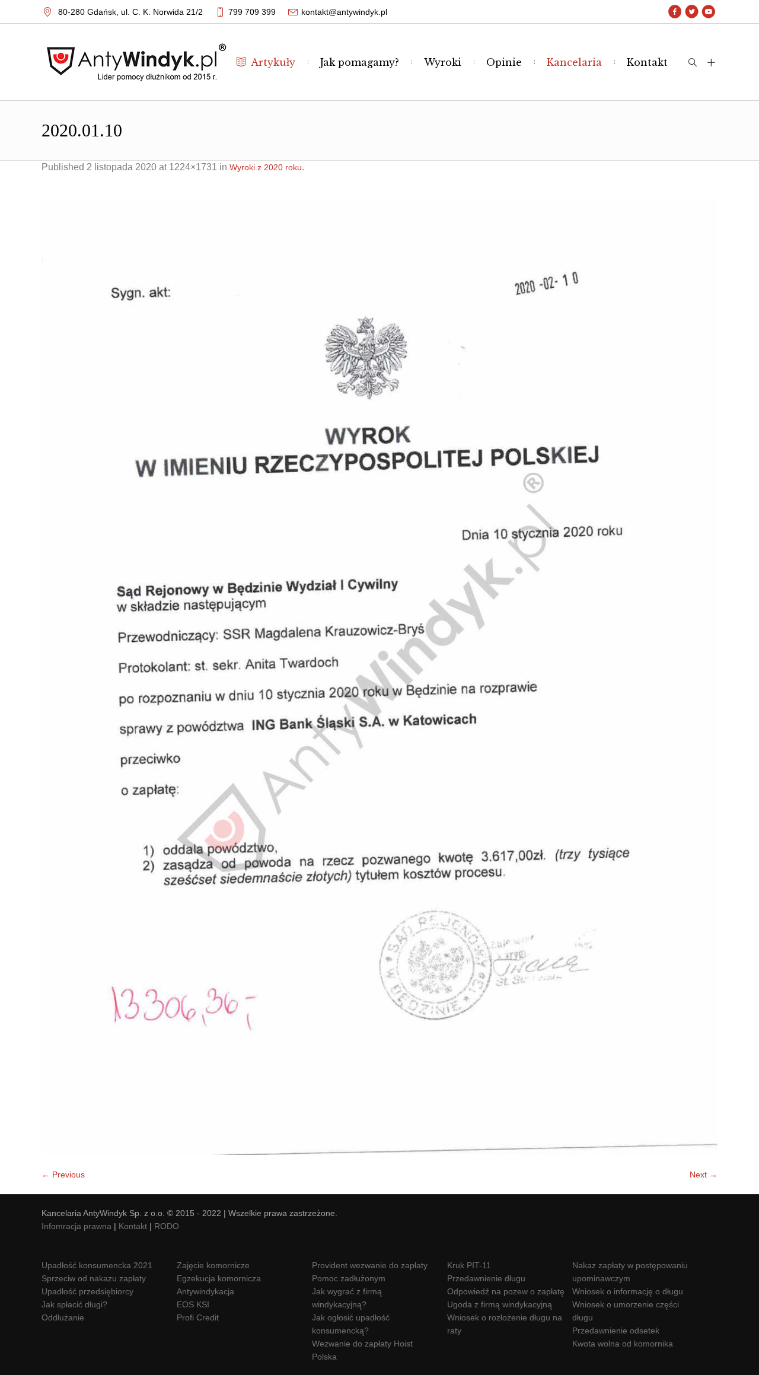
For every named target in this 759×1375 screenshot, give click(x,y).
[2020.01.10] (379, 677)
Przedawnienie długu (486, 1278)
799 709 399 (252, 12)
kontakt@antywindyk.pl (344, 12)
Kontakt (133, 1226)
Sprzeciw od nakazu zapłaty (94, 1278)
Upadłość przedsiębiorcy (87, 1291)
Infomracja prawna (76, 1226)
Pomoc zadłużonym (348, 1278)
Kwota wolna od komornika (622, 1343)
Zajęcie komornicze (213, 1265)
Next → (703, 1174)
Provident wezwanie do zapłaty (370, 1265)
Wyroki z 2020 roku (265, 167)
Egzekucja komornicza (219, 1278)
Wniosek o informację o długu (627, 1291)
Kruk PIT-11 (469, 1265)
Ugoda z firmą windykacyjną (499, 1304)
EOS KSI (193, 1304)
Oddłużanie (63, 1317)
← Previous (63, 1174)
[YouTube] (708, 12)
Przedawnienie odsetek (615, 1330)
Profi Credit (198, 1317)
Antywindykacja (205, 1291)
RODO (166, 1226)
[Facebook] (675, 12)
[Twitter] (692, 12)
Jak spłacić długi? (74, 1304)
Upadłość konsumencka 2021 (97, 1265)
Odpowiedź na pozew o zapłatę (506, 1291)
